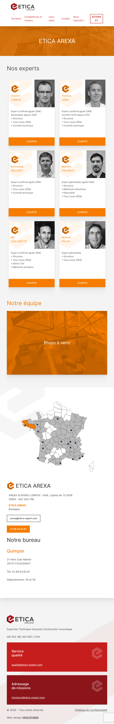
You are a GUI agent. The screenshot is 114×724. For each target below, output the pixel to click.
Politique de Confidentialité (91, 710)
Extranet (96, 18)
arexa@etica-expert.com (23, 518)
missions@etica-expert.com (28, 697)
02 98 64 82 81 (18, 529)
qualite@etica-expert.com (27, 664)
